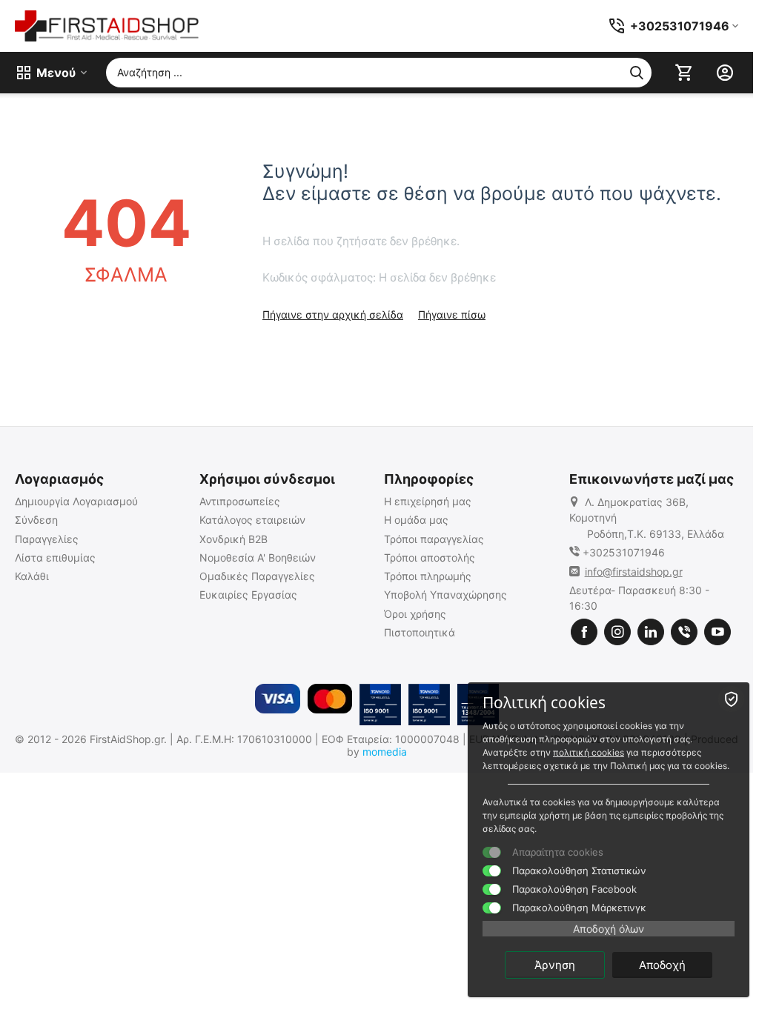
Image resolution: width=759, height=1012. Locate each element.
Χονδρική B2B (233, 539)
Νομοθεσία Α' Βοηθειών (257, 557)
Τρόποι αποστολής (429, 557)
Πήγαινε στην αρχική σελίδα (332, 314)
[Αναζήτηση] (636, 72)
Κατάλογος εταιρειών (252, 519)
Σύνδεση (36, 519)
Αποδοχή (662, 965)
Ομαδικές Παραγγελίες (257, 576)
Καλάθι (32, 576)
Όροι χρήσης (415, 613)
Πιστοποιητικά (419, 632)
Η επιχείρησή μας (427, 501)
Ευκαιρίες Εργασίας (248, 594)
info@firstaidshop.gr (634, 571)
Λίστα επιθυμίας (55, 557)
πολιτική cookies (588, 752)
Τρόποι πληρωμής (427, 576)
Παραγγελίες (47, 539)
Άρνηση (554, 965)
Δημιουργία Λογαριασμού (76, 501)
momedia (384, 751)
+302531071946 (624, 552)
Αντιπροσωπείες (239, 501)
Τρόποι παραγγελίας (434, 539)
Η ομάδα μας (416, 519)
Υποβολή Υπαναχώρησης (445, 594)
